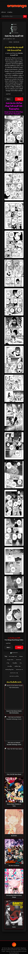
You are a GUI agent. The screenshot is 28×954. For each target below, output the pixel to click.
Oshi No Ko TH (19, 669)
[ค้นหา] (25, 16)
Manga (21, 656)
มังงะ (21, 663)
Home (10, 42)
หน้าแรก (3, 12)
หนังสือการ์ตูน (17, 666)
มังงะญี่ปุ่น (9, 666)
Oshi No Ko (16, 42)
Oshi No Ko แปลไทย (14, 676)
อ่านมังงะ (9, 12)
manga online (10, 659)
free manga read (13, 656)
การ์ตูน (7, 663)
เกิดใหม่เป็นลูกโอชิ (9, 669)
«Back (19, 99)
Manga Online (19, 640)
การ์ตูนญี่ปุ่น (14, 663)
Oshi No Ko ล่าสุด (14, 672)
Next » (8, 99)
